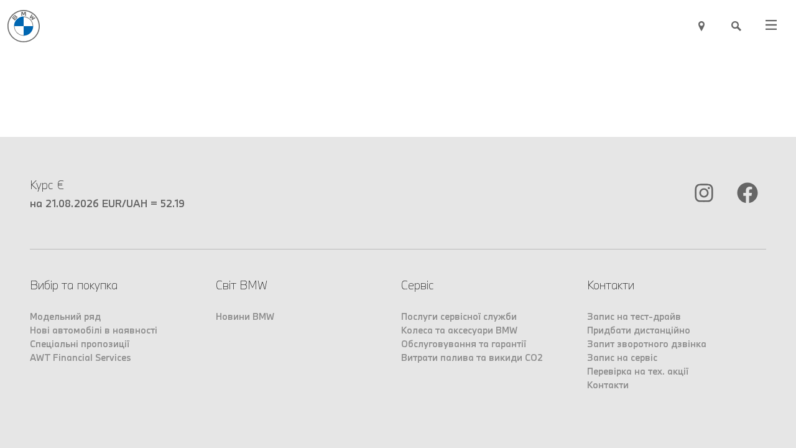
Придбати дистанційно (638, 330)
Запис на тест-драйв (634, 316)
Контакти (608, 385)
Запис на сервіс (622, 357)
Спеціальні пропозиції (79, 344)
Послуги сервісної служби (459, 316)
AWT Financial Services (80, 357)
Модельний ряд (65, 316)
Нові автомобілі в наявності (93, 330)
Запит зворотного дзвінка (646, 344)
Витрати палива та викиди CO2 (472, 357)
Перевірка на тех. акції (637, 371)
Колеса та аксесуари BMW (459, 330)
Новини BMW (245, 316)
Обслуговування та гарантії (463, 344)
